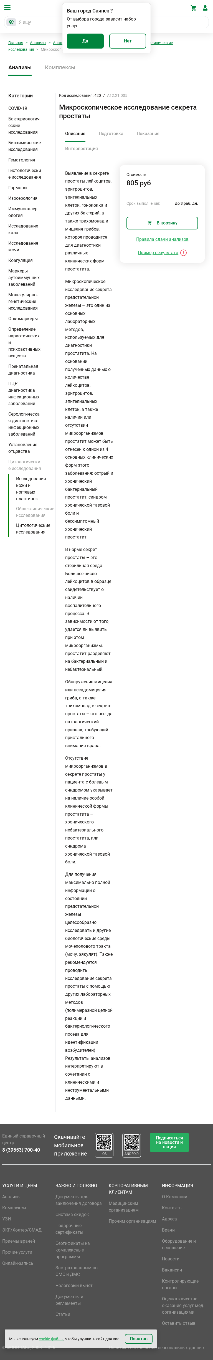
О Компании (174, 1196)
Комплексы (60, 67)
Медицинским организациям (124, 1207)
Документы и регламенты (69, 1300)
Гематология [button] (21, 160)
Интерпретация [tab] (81, 148)
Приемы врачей (18, 1241)
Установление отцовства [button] (22, 448)
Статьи (62, 1314)
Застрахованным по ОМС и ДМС (76, 1271)
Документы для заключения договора (78, 1200)
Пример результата (158, 252)
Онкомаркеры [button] (23, 318)
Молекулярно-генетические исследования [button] (23, 301)
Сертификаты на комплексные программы (72, 1250)
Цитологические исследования (33, 529)
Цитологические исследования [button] (24, 465)
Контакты (172, 1207)
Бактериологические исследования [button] (24, 125)
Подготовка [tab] (111, 133)
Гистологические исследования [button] (24, 174)
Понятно (139, 1338)
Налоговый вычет (74, 1285)
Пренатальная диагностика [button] (23, 370)
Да (85, 41)
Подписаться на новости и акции (169, 1142)
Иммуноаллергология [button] (23, 212)
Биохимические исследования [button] (24, 146)
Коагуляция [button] (20, 260)
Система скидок (72, 1214)
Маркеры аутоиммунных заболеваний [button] (24, 277)
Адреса (169, 1219)
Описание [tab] (75, 133)
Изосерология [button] (22, 198)
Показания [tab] (148, 133)
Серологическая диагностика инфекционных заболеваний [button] (24, 424)
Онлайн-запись (17, 1263)
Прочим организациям (132, 1221)
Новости (170, 1259)
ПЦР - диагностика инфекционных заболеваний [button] (23, 393)
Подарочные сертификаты (69, 1229)
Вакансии (172, 1270)
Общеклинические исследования (35, 512)
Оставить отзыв (179, 1323)
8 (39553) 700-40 (21, 1150)
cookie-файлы (51, 1339)
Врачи (168, 1230)
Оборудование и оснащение (179, 1244)
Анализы (38, 43)
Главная (15, 43)
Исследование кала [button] (23, 229)
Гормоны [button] (17, 187)
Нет (128, 41)
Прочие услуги (17, 1252)
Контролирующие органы (180, 1284)
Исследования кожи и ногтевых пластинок (31, 488)
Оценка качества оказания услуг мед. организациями (183, 1305)
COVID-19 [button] (17, 108)
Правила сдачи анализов (162, 239)
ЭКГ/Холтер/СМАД (22, 1230)
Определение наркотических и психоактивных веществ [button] (24, 342)
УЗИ (6, 1219)
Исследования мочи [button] (23, 246)
